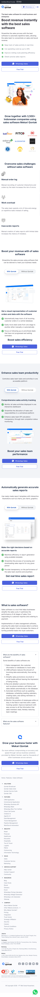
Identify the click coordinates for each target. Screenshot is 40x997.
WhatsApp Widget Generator (13, 894)
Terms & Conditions (10, 926)
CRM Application (9, 799)
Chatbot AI (7, 813)
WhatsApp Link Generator (12, 897)
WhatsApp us (29, 7)
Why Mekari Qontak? (10, 910)
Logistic (6, 845)
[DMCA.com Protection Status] (30, 972)
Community (7, 874)
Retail (5, 831)
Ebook (6, 885)
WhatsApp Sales (21, 64)
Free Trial (20, 69)
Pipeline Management (11, 823)
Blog (5, 880)
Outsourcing (8, 850)
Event (6, 890)
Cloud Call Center (9, 811)
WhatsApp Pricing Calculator (13, 892)
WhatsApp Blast (9, 806)
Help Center (8, 869)
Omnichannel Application (12, 802)
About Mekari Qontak (10, 905)
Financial (7, 834)
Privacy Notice (8, 929)
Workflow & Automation (11, 825)
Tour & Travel (8, 843)
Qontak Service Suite (10, 791)
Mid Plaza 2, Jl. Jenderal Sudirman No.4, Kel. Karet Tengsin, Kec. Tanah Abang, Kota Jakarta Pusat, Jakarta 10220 (19, 936)
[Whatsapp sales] (35, 992)
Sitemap (6, 899)
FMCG (6, 848)
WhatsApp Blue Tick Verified (13, 809)
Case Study (7, 883)
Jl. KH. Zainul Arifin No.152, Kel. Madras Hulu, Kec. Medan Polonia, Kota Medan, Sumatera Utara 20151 (19, 956)
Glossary (6, 887)
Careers (6, 924)
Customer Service (9, 861)
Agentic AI (7, 816)
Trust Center (8, 917)
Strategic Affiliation (10, 919)
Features (9, 778)
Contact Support (9, 872)
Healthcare (7, 836)
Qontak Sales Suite (10, 789)
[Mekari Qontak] (6, 7)
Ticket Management (10, 820)
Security (6, 922)
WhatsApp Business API (11, 804)
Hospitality (7, 841)
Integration (7, 915)
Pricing (6, 912)
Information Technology (11, 852)
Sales (5, 859)
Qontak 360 (8, 793)
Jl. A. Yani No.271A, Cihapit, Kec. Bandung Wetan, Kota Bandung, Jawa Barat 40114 (18, 949)
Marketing (7, 863)
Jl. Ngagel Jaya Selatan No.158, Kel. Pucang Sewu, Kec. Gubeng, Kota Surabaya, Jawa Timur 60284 (19, 942)
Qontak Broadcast (10, 786)
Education (7, 838)
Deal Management (10, 818)
